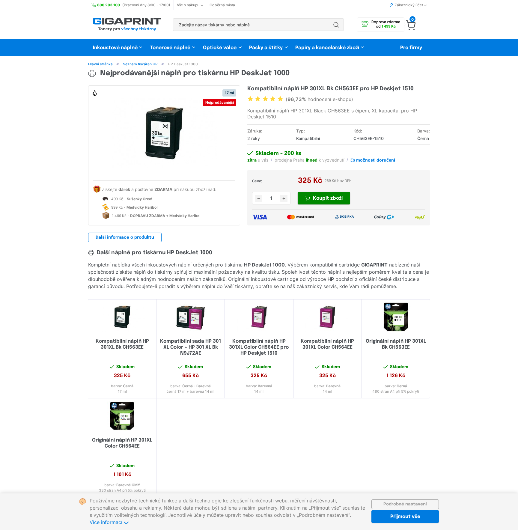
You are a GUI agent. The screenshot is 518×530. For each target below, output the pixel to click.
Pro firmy (411, 47)
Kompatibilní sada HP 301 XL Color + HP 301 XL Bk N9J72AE (190, 347)
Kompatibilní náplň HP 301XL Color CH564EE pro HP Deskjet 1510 (259, 347)
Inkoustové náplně (115, 47)
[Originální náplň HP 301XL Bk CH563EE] (395, 317)
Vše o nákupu (188, 5)
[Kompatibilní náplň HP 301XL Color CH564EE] (327, 317)
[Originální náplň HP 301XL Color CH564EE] (122, 416)
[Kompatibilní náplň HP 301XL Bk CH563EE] (122, 317)
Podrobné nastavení (405, 504)
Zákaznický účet (408, 5)
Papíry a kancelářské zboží (327, 47)
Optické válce (220, 47)
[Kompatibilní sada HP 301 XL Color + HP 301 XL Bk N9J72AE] (190, 317)
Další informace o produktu (125, 237)
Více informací (107, 522)
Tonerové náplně (170, 47)
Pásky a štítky (266, 47)
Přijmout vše (405, 516)
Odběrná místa (222, 5)
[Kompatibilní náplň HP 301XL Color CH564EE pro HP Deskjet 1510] (258, 317)
